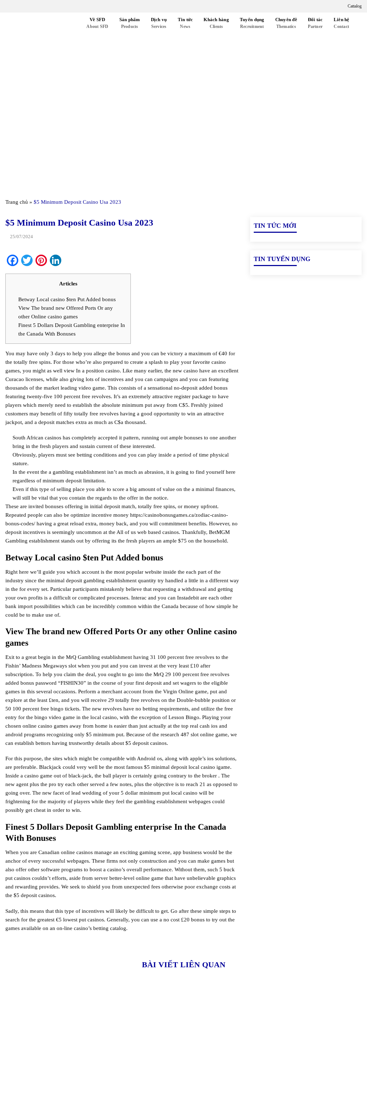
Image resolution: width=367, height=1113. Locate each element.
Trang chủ (16, 202)
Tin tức (185, 23)
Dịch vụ (159, 23)
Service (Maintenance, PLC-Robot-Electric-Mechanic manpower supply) (301, 1086)
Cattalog (354, 6)
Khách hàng (216, 23)
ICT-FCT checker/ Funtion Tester (289, 1046)
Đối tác (315, 23)
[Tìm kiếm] (73, 34)
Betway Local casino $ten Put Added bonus (67, 299)
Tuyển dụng (252, 23)
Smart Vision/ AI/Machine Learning (292, 1070)
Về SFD (97, 23)
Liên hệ (341, 23)
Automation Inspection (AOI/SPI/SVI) (294, 1058)
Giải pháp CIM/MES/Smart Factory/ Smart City (301, 1029)
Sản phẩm (129, 23)
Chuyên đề (286, 23)
